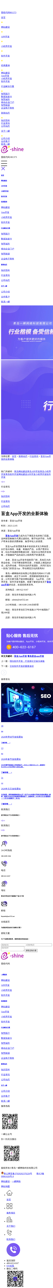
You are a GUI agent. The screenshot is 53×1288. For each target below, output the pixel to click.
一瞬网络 (16, 1181)
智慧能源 (5, 105)
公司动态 (5, 126)
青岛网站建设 (20, 471)
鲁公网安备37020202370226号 (18, 1173)
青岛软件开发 (11, 474)
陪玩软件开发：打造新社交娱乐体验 (27, 661)
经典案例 (5, 65)
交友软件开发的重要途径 (22, 666)
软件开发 (5, 56)
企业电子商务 (7, 108)
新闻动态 (5, 113)
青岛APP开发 (33, 471)
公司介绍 (5, 138)
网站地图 (5, 1186)
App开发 (5, 76)
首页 (3, 17)
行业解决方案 (7, 86)
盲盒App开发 (20, 656)
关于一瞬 (5, 131)
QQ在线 (10, 1266)
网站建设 (5, 27)
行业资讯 (5, 123)
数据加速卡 (6, 96)
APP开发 (5, 37)
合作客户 (5, 141)
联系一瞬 (5, 144)
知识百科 (5, 120)
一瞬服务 (4, 974)
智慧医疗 (5, 94)
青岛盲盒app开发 (35, 656)
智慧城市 (5, 99)
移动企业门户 (7, 102)
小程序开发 (6, 46)
